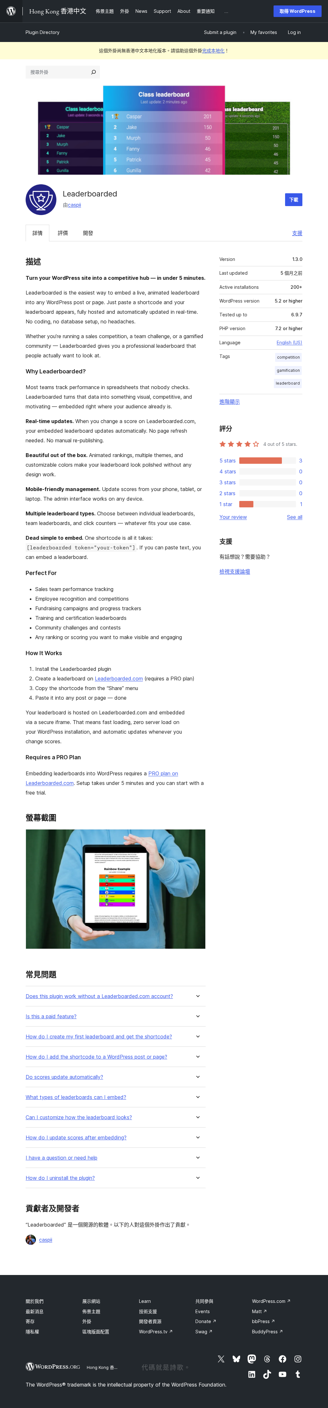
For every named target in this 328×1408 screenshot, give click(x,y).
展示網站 (91, 1301)
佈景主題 (91, 1311)
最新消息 (35, 1311)
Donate (206, 1321)
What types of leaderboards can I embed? (76, 1097)
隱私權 (32, 1331)
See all (294, 517)
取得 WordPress (298, 11)
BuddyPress (267, 1331)
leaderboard (288, 383)
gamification (288, 370)
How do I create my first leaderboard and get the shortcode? (99, 1037)
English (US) (289, 342)
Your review (233, 517)
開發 (88, 233)
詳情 (37, 233)
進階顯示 (229, 401)
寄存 (30, 1321)
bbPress (263, 1321)
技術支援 (148, 1311)
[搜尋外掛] (93, 72)
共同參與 (204, 1301)
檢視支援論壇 (234, 571)
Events (202, 1311)
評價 (63, 233)
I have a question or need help (61, 1158)
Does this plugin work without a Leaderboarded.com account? (99, 996)
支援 (297, 233)
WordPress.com (271, 1301)
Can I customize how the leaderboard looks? (79, 1117)
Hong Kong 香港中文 (107, 1367)
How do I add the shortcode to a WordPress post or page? (96, 1057)
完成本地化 (213, 50)
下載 (293, 199)
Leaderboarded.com (119, 678)
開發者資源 (150, 1321)
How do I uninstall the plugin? (60, 1178)
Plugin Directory (43, 32)
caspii (74, 205)
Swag (204, 1331)
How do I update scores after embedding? (76, 1138)
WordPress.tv (156, 1331)
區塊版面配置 (95, 1331)
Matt (259, 1311)
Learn (145, 1301)
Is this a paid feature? (51, 1016)
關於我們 (35, 1301)
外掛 (86, 1321)
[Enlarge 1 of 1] (197, 838)
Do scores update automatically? (64, 1077)
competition (288, 357)
